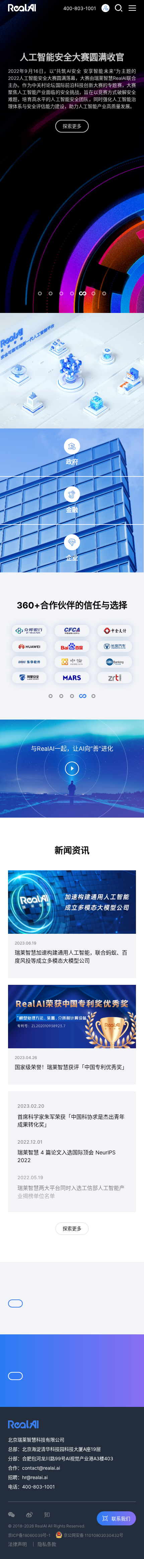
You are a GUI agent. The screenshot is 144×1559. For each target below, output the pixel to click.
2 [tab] (50, 293)
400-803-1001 (79, 8)
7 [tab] (104, 293)
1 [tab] (39, 293)
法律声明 (17, 1544)
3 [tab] (61, 293)
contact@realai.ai (41, 1468)
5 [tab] (82, 293)
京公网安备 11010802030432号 (93, 1535)
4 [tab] (72, 293)
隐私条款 (47, 1544)
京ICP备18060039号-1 (29, 1535)
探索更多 (72, 1228)
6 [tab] (93, 293)
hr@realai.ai (35, 1477)
